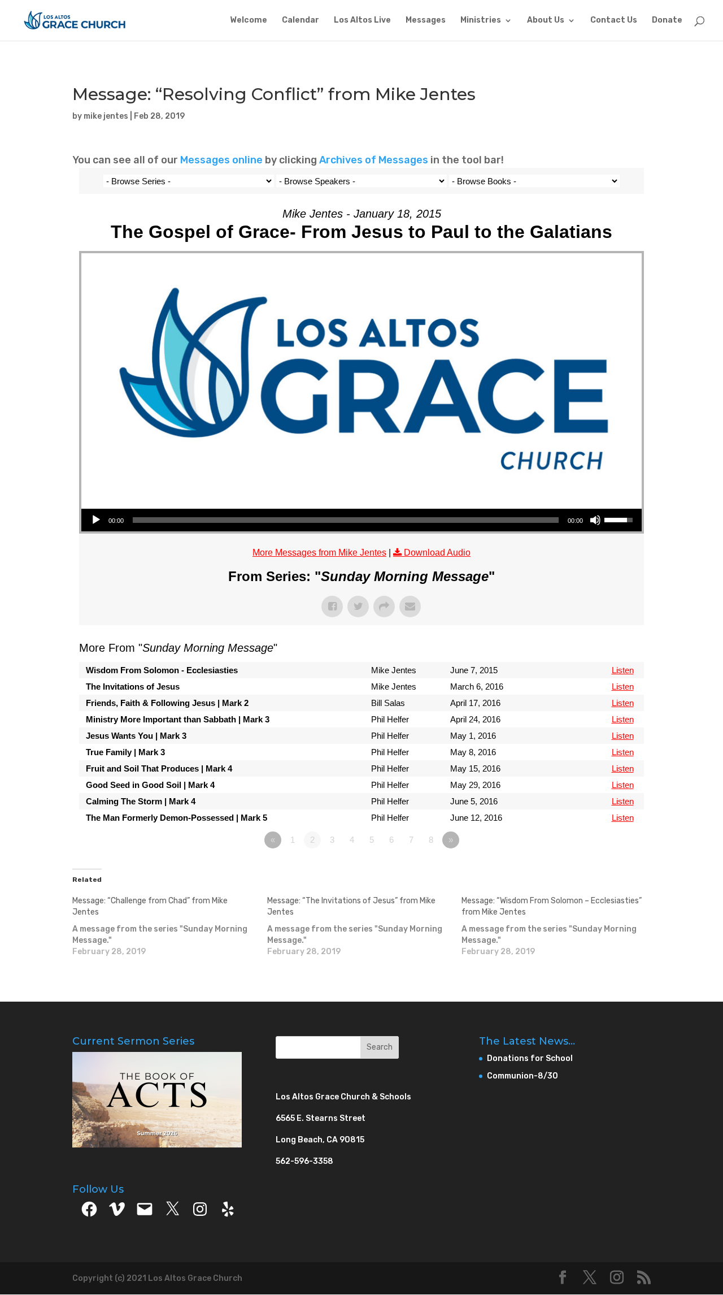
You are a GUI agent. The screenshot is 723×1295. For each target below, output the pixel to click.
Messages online (221, 160)
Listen (623, 670)
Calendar (300, 20)
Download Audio (437, 552)
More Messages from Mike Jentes (319, 552)
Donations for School (530, 1058)
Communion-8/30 (522, 1076)
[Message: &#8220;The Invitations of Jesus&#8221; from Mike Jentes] (364, 926)
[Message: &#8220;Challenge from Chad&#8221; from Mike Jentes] (169, 926)
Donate (667, 20)
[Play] (96, 520)
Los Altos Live (362, 20)
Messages (426, 20)
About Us (545, 20)
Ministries (480, 20)
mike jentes (106, 116)
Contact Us (613, 20)
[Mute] (595, 520)
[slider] (346, 520)
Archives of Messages (374, 160)
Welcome (248, 20)
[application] (361, 520)
